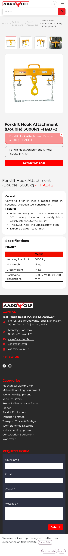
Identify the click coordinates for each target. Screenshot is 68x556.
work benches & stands (18, 425)
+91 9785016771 (17, 344)
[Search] (61, 11)
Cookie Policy (45, 542)
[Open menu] (62, 4)
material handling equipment (21, 390)
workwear (9, 439)
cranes (7, 407)
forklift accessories (32, 23)
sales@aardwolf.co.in (21, 339)
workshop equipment (17, 394)
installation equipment (17, 430)
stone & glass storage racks (20, 403)
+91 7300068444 (18, 349)
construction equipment (18, 434)
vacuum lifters (12, 399)
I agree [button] (61, 551)
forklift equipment (17, 23)
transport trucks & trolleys (19, 421)
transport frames (14, 416)
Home (5, 23)
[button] (55, 527)
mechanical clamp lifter (18, 385)
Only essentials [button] (49, 551)
